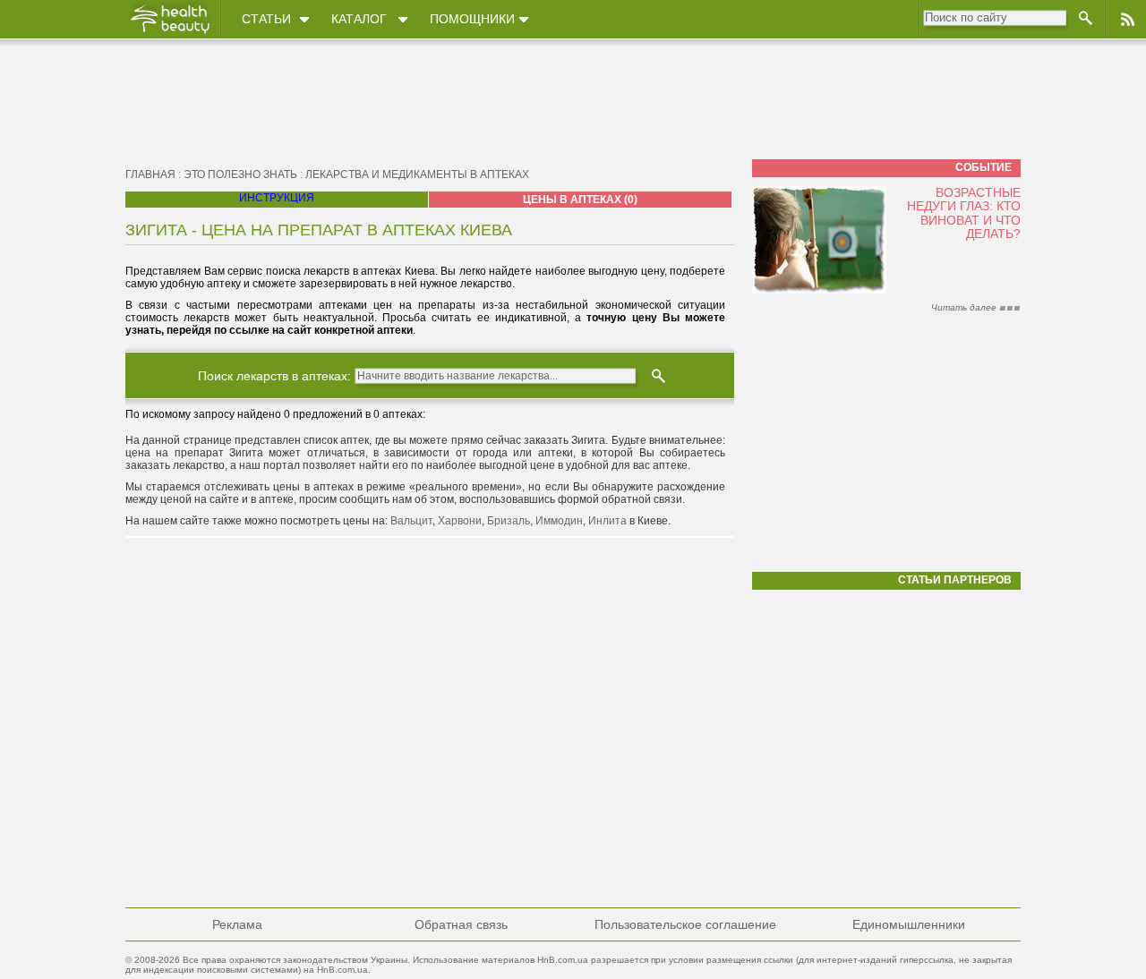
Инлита (607, 521)
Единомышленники (908, 924)
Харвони (460, 521)
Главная (150, 174)
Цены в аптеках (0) (580, 199)
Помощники (472, 19)
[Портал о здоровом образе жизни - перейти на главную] (169, 33)
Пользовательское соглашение (685, 924)
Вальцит (411, 521)
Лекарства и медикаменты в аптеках (417, 174)
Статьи (266, 19)
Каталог (359, 19)
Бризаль (508, 521)
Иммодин (559, 521)
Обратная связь (461, 924)
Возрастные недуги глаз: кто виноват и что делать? (964, 213)
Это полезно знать (240, 174)
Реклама (237, 924)
